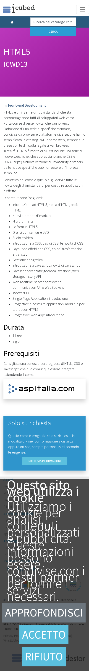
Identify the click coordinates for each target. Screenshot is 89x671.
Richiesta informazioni (45, 461)
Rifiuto (44, 656)
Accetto (44, 635)
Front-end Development (27, 105)
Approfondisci (44, 612)
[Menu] (82, 9)
